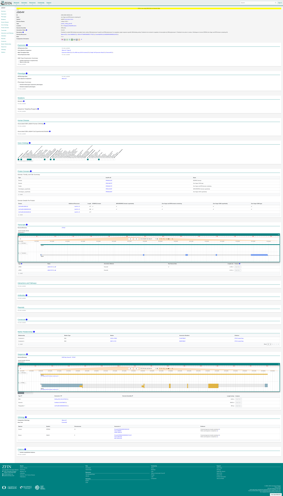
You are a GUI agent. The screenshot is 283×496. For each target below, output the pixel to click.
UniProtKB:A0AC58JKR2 (24, 212)
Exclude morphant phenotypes (27, 86)
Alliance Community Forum (157, 473)
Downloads (88, 467)
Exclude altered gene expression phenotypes (31, 84)
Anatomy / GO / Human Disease (27, 475)
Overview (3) (20, 392)
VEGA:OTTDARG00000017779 (85, 34)
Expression (22, 469)
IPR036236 (108, 191)
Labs (152, 476)
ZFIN (63, 227)
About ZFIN (219, 473)
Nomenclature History (68, 19)
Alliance (63, 34)
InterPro (77, 206)
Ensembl (64, 422)
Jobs (152, 471)
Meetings (153, 469)
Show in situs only (24, 62)
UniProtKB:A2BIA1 (22, 206)
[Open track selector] (20, 238)
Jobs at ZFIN (220, 478)
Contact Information (221, 476)
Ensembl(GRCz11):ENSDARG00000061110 (105, 34)
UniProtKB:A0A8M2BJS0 (24, 209)
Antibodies (22, 473)
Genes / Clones (23, 467)
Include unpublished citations (27, 452)
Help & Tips (219, 467)
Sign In (280, 2)
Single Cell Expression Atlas (96, 52)
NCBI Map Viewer (66, 357)
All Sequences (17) (28, 392)
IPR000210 (108, 180)
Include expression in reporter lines (29, 60)
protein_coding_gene (66, 23)
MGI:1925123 (117, 438)
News (152, 467)
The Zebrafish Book (90, 474)
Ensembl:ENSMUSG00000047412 (122, 435)
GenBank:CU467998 (59, 402)
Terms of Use (278, 487)
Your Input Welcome (276, 494)
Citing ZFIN (219, 475)
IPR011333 (108, 189)
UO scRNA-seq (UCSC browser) (79, 52)
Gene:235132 (117, 436)
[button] (21, 396)
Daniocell (108, 52)
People (152, 475)
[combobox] (258, 2)
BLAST (87, 480)
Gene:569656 (71, 34)
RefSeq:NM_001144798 (60, 399)
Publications (23, 476)
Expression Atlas (65, 52)
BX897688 (181, 341)
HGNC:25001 (117, 432)
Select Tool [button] (237, 266)
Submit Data (88, 469)
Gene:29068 (117, 430)
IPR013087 (108, 183)
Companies (153, 478)
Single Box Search (221, 471)
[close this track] (20, 243)
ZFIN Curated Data (239, 338)
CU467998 (181, 338)
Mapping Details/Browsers (70, 25)
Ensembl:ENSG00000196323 (121, 429)
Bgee (68, 50)
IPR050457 (108, 186)
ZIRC (87, 476)
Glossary (219, 469)
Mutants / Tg (23, 471)
